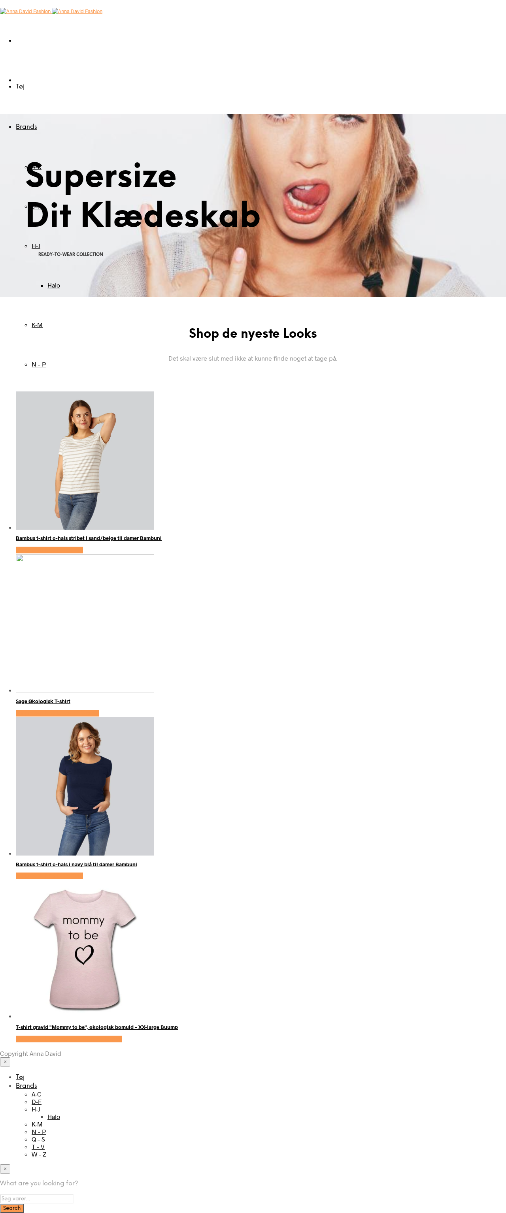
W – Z (39, 1154)
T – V (38, 1146)
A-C (37, 1094)
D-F (37, 1101)
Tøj (20, 86)
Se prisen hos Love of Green (57, 713)
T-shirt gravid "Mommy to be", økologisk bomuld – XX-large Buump (97, 1027)
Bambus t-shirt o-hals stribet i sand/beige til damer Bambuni (89, 538)
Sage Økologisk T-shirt (43, 701)
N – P (39, 364)
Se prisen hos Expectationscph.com (69, 1039)
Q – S (38, 1139)
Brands (26, 127)
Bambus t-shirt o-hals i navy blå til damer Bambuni (76, 864)
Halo (53, 285)
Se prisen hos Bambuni (49, 550)
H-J (36, 245)
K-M (37, 324)
